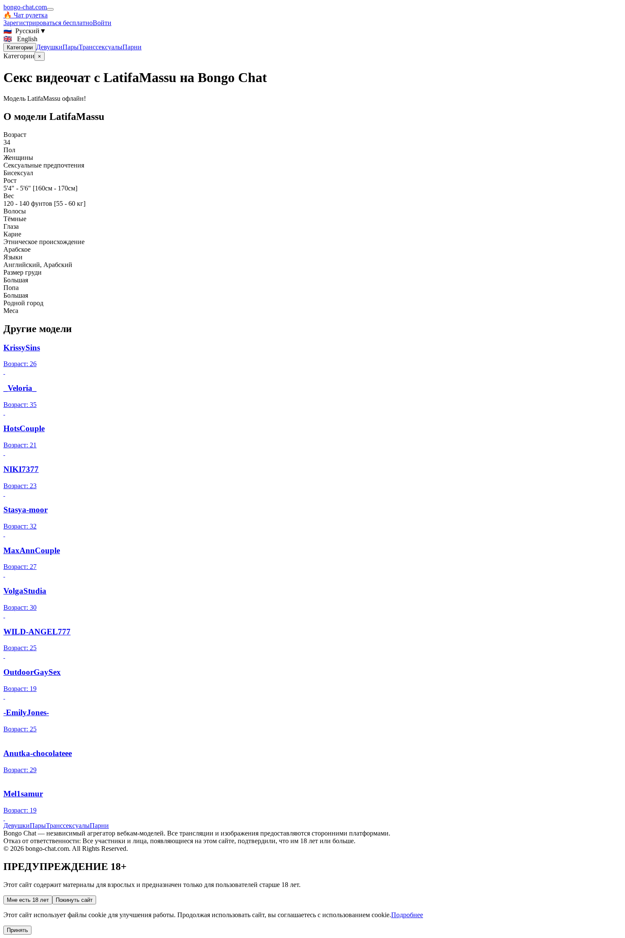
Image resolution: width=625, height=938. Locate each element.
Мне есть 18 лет (28, 900)
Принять (17, 930)
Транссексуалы (100, 47)
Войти (102, 22)
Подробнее (407, 914)
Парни (132, 47)
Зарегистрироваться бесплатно (48, 22)
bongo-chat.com (25, 7)
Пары (70, 47)
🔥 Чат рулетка (25, 15)
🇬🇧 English (20, 39)
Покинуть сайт (74, 900)
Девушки (49, 47)
